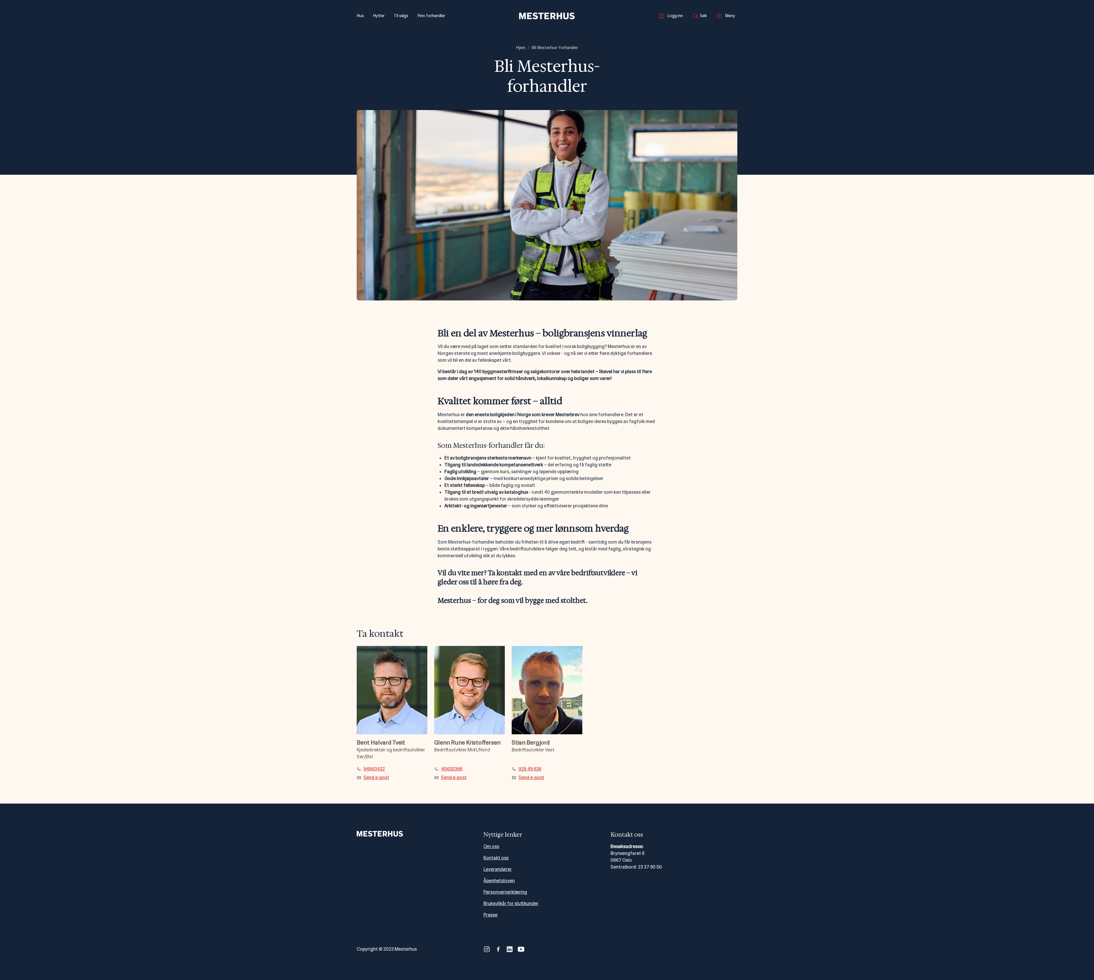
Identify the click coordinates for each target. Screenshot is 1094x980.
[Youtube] (521, 949)
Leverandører (497, 869)
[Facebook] (498, 949)
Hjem (520, 47)
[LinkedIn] (509, 949)
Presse (490, 915)
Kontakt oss (496, 858)
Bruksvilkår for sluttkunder (510, 903)
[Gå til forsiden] (547, 16)
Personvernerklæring (505, 892)
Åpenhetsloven (499, 881)
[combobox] (701, 16)
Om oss (491, 846)
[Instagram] (486, 949)
